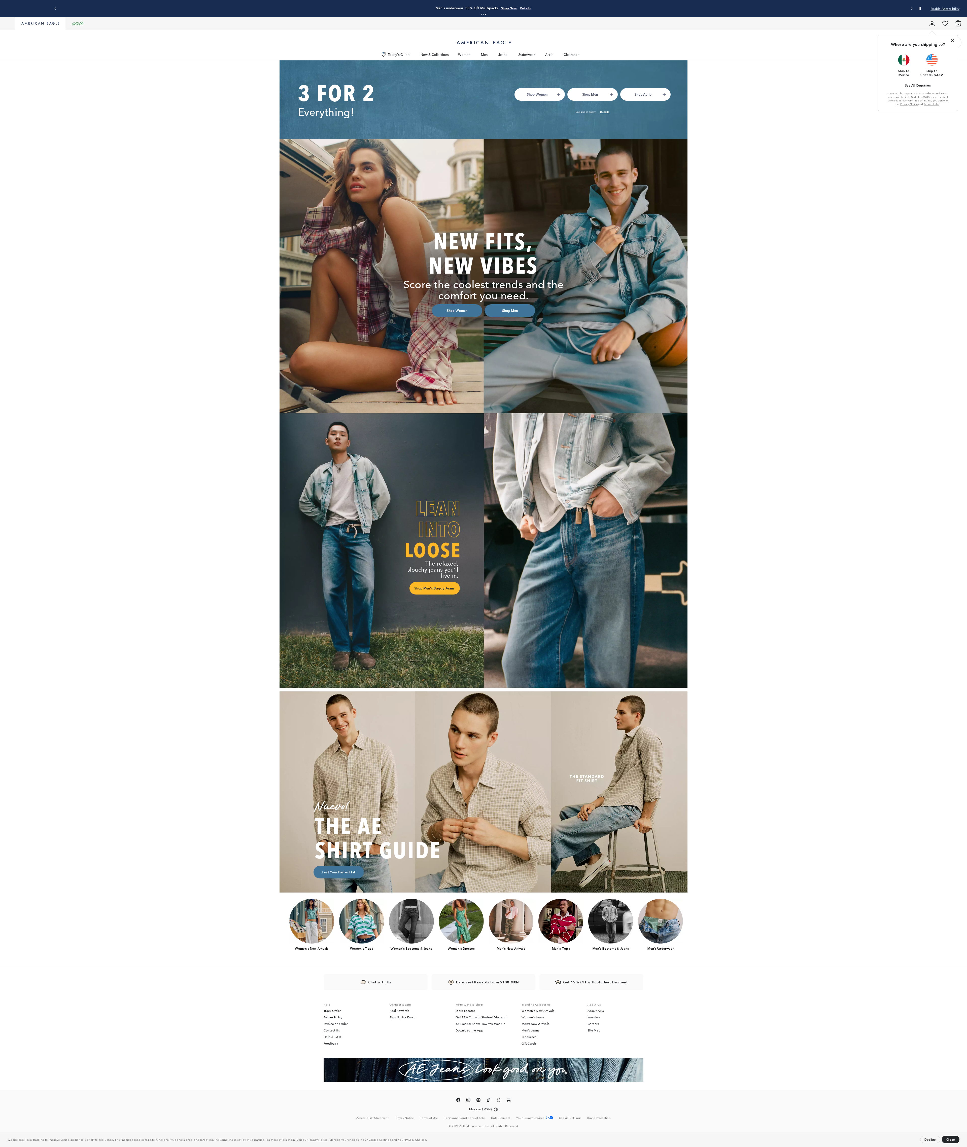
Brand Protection (599, 1118)
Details (552, 8)
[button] (428, 1140)
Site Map (594, 1030)
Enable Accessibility (944, 8)
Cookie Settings (380, 1139)
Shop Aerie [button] (501, 8)
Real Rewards (399, 1011)
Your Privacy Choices (412, 1139)
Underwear (526, 54)
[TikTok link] (489, 1101)
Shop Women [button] (450, 8)
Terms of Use (931, 104)
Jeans (502, 54)
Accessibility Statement (372, 1118)
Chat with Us (379, 982)
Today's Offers (399, 54)
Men (484, 54)
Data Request (500, 1118)
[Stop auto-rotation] (919, 8)
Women (464, 54)
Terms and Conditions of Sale (464, 1118)
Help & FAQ (332, 1037)
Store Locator (465, 1011)
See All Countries (918, 85)
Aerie (549, 54)
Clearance (571, 54)
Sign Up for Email (402, 1017)
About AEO (596, 1011)
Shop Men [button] (476, 8)
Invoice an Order (336, 1024)
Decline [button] (930, 1139)
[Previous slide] (55, 8)
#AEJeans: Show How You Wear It (480, 1024)
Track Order (332, 1011)
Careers (593, 1024)
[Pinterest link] (478, 1101)
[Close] (952, 40)
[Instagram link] (468, 1101)
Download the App (470, 1030)
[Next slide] (911, 8)
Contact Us (332, 1030)
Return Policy (333, 1017)
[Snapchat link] (499, 1101)
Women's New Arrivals (538, 1011)
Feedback (331, 1044)
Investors (594, 1017)
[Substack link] (509, 1101)
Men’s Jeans (530, 1030)
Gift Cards (529, 1044)
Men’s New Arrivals (535, 1024)
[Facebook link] (458, 1101)
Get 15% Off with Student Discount (481, 1017)
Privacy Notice (318, 1139)
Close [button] (950, 1139)
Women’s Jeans (533, 1017)
